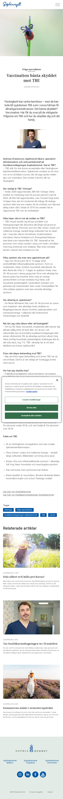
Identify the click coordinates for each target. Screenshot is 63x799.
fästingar (8, 510)
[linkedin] (28, 774)
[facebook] (35, 774)
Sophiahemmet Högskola (30, 762)
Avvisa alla (31, 408)
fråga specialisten (24, 510)
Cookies (50, 792)
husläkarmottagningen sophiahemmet (21, 515)
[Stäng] (57, 380)
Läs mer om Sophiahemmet (17, 491)
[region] (31, 399)
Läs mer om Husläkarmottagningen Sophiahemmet (28, 495)
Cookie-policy (31, 391)
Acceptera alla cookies (31, 415)
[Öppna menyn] (57, 4)
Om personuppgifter (36, 792)
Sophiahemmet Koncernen (52, 762)
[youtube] (43, 774)
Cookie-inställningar (31, 400)
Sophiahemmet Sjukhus (10, 762)
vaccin (52, 515)
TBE (43, 515)
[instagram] (20, 774)
